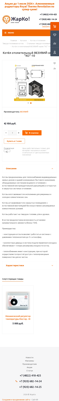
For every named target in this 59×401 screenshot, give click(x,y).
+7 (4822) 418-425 (48, 14)
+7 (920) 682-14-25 (48, 24)
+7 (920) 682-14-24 (48, 19)
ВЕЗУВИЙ (24, 112)
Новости (29, 357)
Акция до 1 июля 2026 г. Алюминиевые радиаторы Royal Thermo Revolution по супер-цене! (29, 6)
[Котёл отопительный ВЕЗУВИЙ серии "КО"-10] (29, 82)
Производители (29, 364)
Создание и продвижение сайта (16, 400)
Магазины (29, 361)
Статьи (29, 371)
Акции (29, 367)
